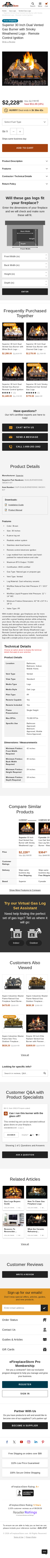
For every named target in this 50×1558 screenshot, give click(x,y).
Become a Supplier (25, 1425)
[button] (25, 437)
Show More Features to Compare (25, 890)
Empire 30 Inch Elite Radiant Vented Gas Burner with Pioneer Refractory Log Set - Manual (35, 1039)
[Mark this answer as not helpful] (37, 1135)
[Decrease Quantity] (13, 131)
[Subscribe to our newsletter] (44, 1308)
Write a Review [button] (8, 42)
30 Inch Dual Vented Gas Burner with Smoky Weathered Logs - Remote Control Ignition (27, 841)
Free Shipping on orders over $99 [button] (25, 1453)
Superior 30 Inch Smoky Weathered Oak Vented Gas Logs (37, 387)
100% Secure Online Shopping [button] (25, 1472)
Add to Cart (25, 148)
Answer (11, 1135)
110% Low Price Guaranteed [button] (25, 1463)
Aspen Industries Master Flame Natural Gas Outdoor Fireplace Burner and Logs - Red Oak (37, 999)
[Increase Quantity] (20, 131)
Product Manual (15, 510)
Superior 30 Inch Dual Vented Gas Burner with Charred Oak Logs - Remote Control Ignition (36, 347)
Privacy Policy (31, 1537)
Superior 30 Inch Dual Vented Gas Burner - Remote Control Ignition (12, 387)
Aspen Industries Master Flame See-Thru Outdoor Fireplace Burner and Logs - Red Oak (13, 1039)
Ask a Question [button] (25, 1155)
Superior (19, 475)
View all (25, 1055)
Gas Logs (12, 11)
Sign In (25, 1394)
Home (4, 11)
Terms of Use (19, 1537)
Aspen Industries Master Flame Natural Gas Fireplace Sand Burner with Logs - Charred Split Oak (13, 999)
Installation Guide (16, 505)
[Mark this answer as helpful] (31, 1135)
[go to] (13, 331)
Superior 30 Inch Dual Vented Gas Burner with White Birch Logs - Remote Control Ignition (12, 347)
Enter (25, 292)
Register (25, 1384)
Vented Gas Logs (25, 11)
